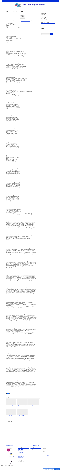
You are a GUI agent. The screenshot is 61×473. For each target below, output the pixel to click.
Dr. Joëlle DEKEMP (20, 457)
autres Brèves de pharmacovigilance (25, 21)
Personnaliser (45, 469)
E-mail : (42, 26)
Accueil (4, 0)
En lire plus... (50, 451)
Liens (42, 0)
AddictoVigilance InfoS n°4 (11, 415)
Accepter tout (57, 469)
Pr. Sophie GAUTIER (20, 450)
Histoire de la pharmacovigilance (22, 0)
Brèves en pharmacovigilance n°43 (35, 445)
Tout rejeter (51, 469)
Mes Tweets (31, 449)
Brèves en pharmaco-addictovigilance (11, 0)
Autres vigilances (48, 0)
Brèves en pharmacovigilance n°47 (22, 405)
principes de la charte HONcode (50, 454)
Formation (29, 0)
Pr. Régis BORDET (20, 452)
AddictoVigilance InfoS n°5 (33, 405)
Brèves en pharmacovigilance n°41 (9, 445)
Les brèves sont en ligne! (11, 405)
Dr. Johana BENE (20, 455)
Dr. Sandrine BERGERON (21, 456)
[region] (30, 468)
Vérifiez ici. (48, 455)
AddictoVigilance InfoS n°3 (22, 415)
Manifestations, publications (36, 0)
